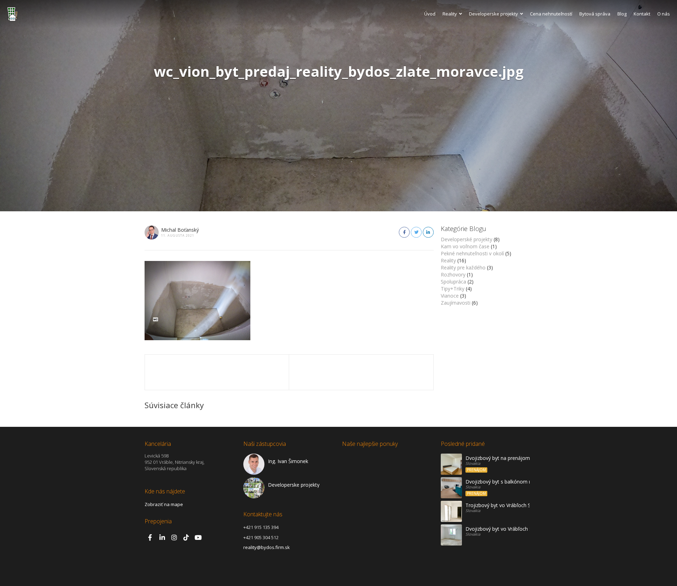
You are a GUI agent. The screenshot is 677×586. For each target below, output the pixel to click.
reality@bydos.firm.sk (266, 547)
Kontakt (642, 14)
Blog (622, 14)
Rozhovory (453, 274)
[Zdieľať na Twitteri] (416, 232)
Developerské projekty (466, 239)
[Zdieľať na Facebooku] (404, 232)
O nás (663, 14)
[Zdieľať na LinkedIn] (428, 232)
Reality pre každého (463, 267)
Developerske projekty (493, 14)
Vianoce (450, 295)
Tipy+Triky (452, 288)
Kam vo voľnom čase (465, 246)
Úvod (429, 14)
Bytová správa (594, 14)
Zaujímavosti (455, 302)
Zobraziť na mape (164, 504)
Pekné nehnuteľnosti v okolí (472, 253)
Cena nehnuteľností (551, 14)
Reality (450, 14)
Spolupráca (453, 281)
